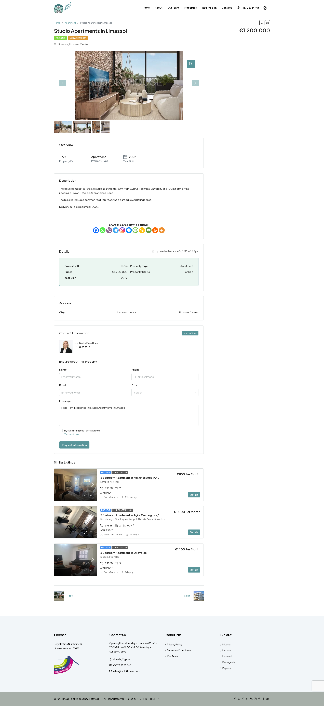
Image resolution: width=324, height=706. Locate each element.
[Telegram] (116, 230)
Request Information (74, 444)
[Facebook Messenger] (129, 230)
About (159, 7)
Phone (135, 369)
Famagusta (228, 662)
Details (194, 494)
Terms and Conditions (179, 650)
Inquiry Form (209, 7)
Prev (70, 595)
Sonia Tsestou (119, 473)
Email (62, 385)
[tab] (191, 64)
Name (63, 369)
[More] (162, 230)
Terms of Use (71, 434)
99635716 (84, 347)
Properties (190, 7)
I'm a (134, 385)
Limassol (227, 656)
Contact (227, 7)
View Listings (190, 333)
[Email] (149, 230)
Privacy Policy (174, 644)
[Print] (155, 230)
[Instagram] (122, 230)
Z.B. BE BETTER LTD (148, 698)
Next (187, 595)
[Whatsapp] (102, 230)
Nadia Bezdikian (78, 38)
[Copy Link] (142, 230)
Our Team (173, 7)
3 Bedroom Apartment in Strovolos (123, 552)
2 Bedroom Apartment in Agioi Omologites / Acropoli (135, 515)
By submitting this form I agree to (82, 432)
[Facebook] (96, 230)
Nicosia (226, 644)
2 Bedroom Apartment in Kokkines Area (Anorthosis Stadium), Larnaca (147, 477)
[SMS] (135, 230)
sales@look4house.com (126, 671)
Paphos (226, 668)
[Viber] (109, 230)
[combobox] (165, 392)
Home (146, 7)
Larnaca (226, 650)
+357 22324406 (250, 7)
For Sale (60, 38)
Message (65, 400)
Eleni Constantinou (122, 510)
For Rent (105, 473)
